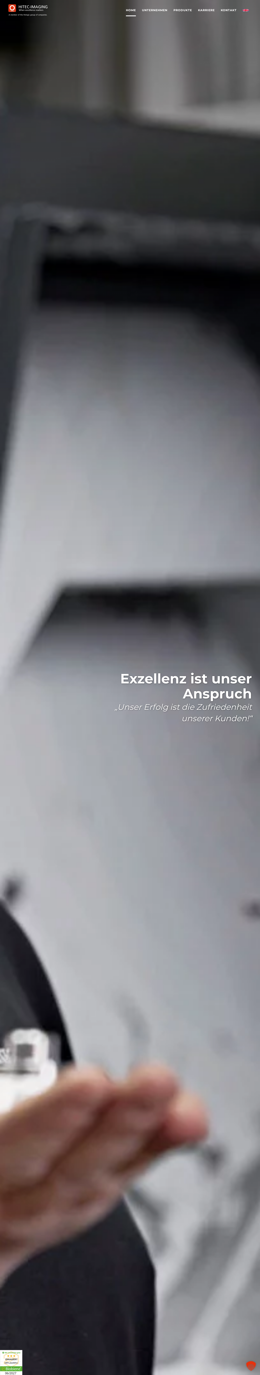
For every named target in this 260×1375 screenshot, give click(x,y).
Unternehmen (154, 10)
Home (131, 10)
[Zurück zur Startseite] (28, 10)
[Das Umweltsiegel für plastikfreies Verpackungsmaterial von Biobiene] (11, 1362)
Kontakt (229, 10)
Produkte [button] (182, 10)
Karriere (206, 10)
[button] (251, 1366)
